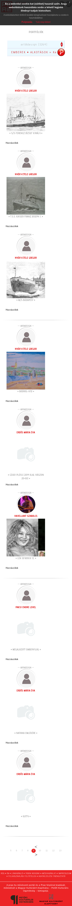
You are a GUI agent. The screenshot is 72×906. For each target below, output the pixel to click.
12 (53, 850)
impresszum (64, 873)
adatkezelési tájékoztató (52, 876)
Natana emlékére (25, 733)
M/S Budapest (25, 300)
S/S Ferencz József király (26, 133)
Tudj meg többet (43, 22)
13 (60, 850)
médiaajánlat (49, 873)
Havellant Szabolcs (25, 515)
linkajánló (17, 873)
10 (40, 850)
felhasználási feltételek (22, 876)
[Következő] (36, 855)
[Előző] (36, 847)
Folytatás (27, 22)
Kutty (26, 816)
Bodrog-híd (25, 391)
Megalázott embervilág (26, 649)
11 (47, 850)
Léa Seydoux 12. (25, 558)
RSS (3, 873)
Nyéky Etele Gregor (26, 90)
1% (8, 873)
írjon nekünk (32, 873)
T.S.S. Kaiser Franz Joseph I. (25, 216)
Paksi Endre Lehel (26, 607)
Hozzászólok (12, 143)
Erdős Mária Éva (26, 432)
